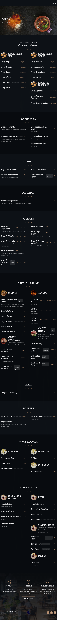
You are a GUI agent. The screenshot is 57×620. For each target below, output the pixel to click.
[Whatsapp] (55, 612)
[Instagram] (51, 612)
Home (3, 22)
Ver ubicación (28, 598)
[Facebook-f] (48, 612)
